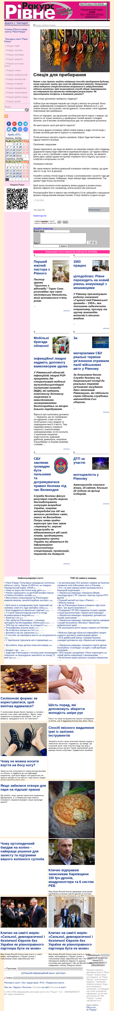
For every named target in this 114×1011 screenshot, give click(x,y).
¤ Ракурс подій (12, 46)
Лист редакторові (30, 982)
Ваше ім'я (39, 231)
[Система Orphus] (51, 223)
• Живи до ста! (11, 618)
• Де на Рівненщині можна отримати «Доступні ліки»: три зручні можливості (81, 606)
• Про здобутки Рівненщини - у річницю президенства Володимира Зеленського (25, 621)
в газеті (62, 987)
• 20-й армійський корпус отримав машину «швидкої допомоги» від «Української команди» (81, 639)
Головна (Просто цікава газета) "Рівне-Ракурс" (16, 30)
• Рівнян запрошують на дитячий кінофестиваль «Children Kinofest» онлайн (29, 594)
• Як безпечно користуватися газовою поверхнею (82, 657)
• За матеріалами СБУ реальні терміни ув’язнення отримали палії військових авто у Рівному (83, 584)
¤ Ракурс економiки (14, 54)
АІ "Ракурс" (91, 1010)
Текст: (37, 243)
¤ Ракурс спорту (13, 70)
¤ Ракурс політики (14, 50)
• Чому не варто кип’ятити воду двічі (23, 590)
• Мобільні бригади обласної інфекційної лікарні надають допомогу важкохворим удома (81, 634)
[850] (37, 630)
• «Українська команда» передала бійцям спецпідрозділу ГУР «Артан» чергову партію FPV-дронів (82, 595)
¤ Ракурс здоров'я (14, 59)
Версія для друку (94, 210)
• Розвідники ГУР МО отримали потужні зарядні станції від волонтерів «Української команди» (81, 611)
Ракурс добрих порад (45, 25)
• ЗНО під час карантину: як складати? (24, 625)
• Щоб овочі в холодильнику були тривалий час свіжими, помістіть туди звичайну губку (28, 606)
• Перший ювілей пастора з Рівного (75, 600)
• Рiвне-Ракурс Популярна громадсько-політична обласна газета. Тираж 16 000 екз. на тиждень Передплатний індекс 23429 (29, 585)
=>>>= (66, 311)
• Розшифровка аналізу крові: (19, 628)
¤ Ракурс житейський (15, 79)
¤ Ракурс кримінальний (16, 75)
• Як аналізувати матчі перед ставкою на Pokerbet (82, 628)
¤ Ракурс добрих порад (16, 97)
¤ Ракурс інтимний (14, 83)
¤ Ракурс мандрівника (15, 88)
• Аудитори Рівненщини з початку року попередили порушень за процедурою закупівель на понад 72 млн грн (30, 655)
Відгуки (17, 987)
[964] (44, 590)
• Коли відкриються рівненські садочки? (24, 610)
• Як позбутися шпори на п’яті (19, 630)
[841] (37, 628)
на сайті (45, 987)
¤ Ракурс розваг (13, 101)
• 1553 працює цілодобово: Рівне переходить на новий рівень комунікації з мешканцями (82, 654)
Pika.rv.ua (91, 1007)
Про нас (8, 987)
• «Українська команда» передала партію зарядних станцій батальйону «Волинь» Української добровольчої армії (83, 622)
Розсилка (26, 987)
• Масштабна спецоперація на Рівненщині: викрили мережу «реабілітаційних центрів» (26, 599)
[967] (37, 633)
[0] (34, 588)
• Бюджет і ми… (12, 650)
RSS (42, 982)
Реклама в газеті (12, 982)
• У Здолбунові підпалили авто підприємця (26, 640)
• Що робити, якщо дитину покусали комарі (26, 645)
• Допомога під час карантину (19, 633)
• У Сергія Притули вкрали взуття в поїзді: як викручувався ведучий (25, 614)
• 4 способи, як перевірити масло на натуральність (30, 635)
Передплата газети (55, 982)
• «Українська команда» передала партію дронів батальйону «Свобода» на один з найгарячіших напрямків (82, 647)
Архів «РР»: (14, 134)
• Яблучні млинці (65, 603)
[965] (34, 595)
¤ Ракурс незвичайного (16, 92)
